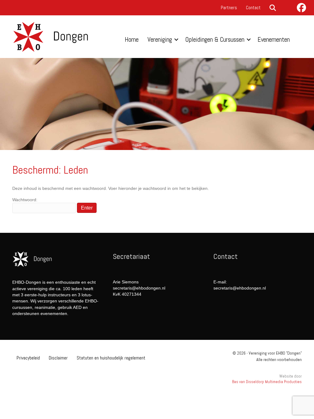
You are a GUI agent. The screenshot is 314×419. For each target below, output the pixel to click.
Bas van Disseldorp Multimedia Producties (267, 381)
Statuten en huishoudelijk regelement (111, 358)
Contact (253, 7)
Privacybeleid (28, 358)
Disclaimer (58, 358)
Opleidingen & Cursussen (214, 39)
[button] (274, 8)
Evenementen (274, 39)
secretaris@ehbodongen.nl (139, 288)
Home (132, 39)
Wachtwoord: (24, 199)
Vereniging (159, 39)
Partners (229, 7)
